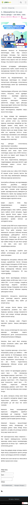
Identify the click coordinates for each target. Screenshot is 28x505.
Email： (3, 475)
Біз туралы (11, 499)
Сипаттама (23, 18)
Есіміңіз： (3, 471)
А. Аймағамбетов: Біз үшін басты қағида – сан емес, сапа (13, 13)
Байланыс (17, 499)
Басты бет (4, 8)
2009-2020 (19, 503)
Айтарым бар (11, 8)
